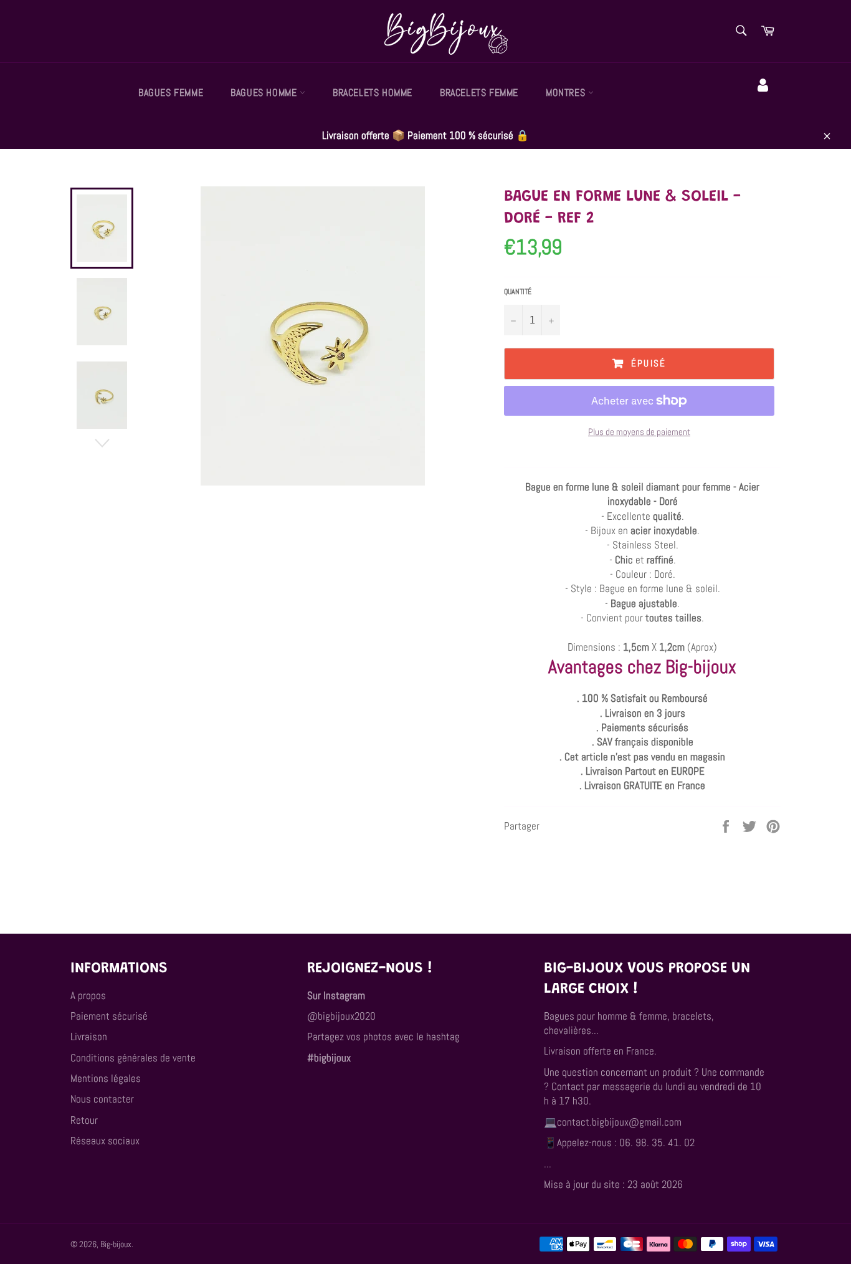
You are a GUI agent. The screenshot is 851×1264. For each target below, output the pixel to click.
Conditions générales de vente (133, 1058)
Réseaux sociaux (105, 1140)
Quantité (517, 292)
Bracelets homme (372, 92)
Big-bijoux (115, 1244)
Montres (567, 92)
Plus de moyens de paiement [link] (639, 432)
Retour (84, 1120)
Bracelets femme (479, 92)
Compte (765, 103)
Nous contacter (102, 1099)
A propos (88, 995)
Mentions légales (105, 1078)
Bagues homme (265, 92)
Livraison (88, 1036)
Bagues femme (170, 92)
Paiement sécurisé (109, 1016)
